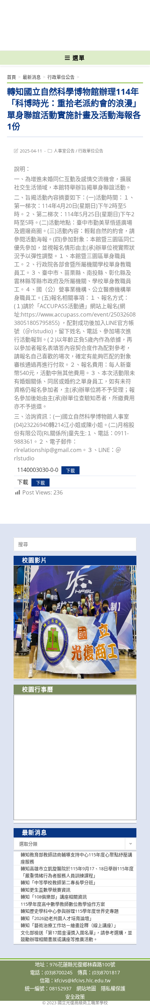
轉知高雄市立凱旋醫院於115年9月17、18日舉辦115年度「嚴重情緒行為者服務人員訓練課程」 (77, 872)
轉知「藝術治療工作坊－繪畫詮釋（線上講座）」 (69, 925)
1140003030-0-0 (37, 470)
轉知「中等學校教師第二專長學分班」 (59, 882)
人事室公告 (64, 151)
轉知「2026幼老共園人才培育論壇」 (57, 918)
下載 (70, 470)
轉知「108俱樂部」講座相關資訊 (54, 897)
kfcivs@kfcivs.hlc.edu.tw (82, 980)
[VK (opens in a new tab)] (86, 40)
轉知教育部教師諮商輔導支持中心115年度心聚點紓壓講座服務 (76, 858)
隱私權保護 (113, 988)
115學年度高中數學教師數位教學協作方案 (63, 904)
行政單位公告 (90, 151)
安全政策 (75, 997)
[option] (75, 622)
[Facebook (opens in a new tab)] (63, 40)
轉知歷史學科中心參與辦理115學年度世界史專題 (70, 911)
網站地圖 (86, 988)
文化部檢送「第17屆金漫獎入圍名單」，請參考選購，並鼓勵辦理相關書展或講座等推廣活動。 (76, 936)
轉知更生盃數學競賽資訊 (45, 890)
